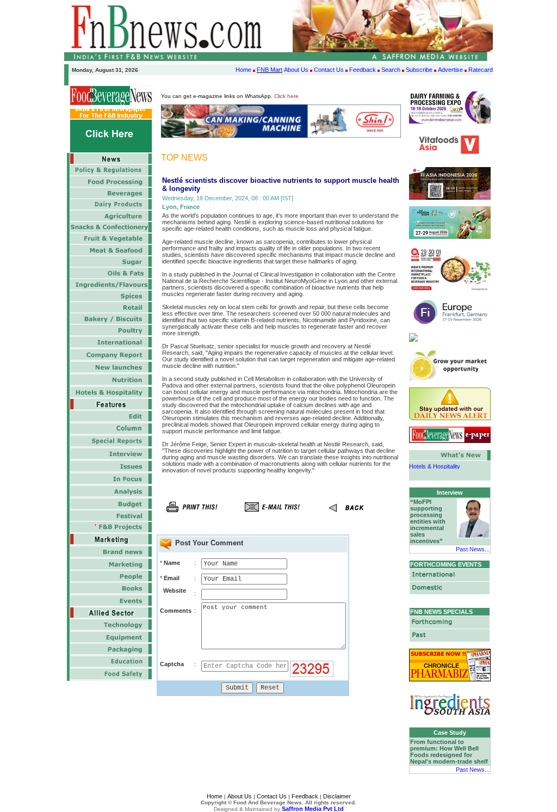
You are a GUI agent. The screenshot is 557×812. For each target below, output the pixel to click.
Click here (286, 96)
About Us (296, 69)
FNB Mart (269, 69)
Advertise (450, 69)
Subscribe (419, 69)
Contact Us (329, 69)
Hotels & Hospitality (434, 463)
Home (243, 69)
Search (390, 69)
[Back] (352, 515)
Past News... (473, 549)
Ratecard (480, 69)
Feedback (362, 69)
